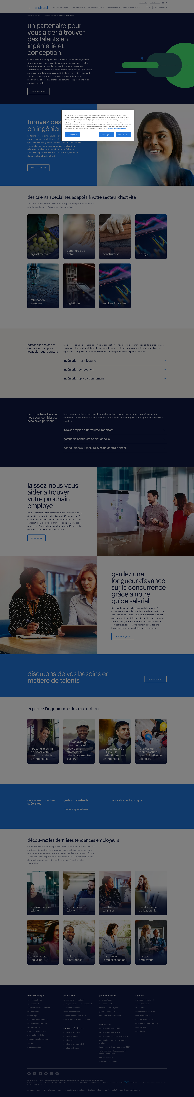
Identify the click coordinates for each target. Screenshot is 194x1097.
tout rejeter (106, 135)
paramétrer (72, 135)
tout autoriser (123, 135)
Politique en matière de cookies (117, 128)
